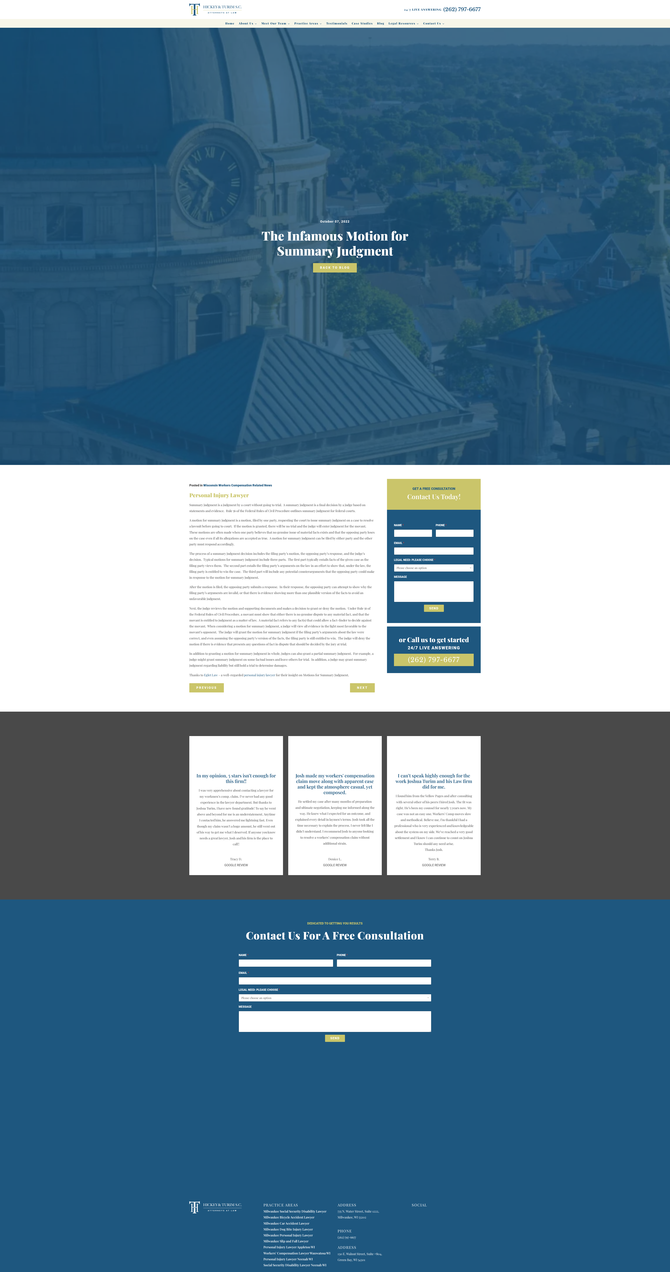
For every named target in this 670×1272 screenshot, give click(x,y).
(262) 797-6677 (434, 660)
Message (400, 577)
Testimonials (337, 23)
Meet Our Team (273, 23)
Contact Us (432, 23)
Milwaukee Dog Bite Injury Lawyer (288, 1229)
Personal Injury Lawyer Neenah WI (288, 1259)
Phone (441, 525)
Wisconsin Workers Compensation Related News (237, 485)
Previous (206, 687)
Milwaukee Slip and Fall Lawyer (285, 1241)
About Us (246, 23)
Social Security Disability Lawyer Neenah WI (294, 1265)
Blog (380, 23)
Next (362, 687)
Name (399, 525)
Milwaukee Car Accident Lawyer (286, 1223)
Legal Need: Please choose (414, 560)
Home (229, 23)
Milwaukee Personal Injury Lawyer (288, 1235)
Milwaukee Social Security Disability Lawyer (294, 1211)
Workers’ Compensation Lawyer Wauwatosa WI (296, 1253)
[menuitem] (230, 23)
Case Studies (362, 23)
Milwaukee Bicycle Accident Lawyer (288, 1217)
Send (434, 608)
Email (399, 543)
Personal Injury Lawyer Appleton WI (289, 1247)
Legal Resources (402, 23)
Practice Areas (306, 23)
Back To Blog (335, 267)
